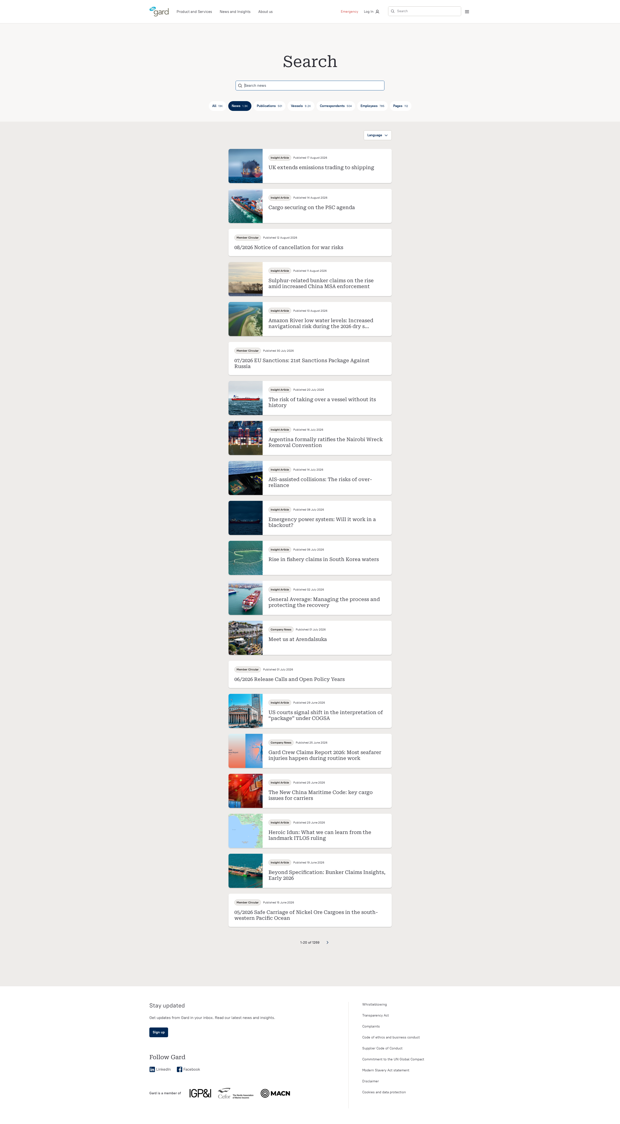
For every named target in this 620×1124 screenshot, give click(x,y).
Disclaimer (370, 1081)
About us (265, 12)
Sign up (159, 1032)
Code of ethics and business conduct (391, 1037)
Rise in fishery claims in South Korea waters (323, 559)
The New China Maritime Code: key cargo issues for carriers (320, 795)
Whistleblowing (374, 1004)
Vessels (301, 106)
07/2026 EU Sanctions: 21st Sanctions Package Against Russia (302, 363)
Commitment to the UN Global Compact (393, 1059)
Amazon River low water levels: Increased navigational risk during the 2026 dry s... (320, 323)
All (217, 106)
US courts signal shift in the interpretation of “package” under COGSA (325, 715)
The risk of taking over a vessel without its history (322, 402)
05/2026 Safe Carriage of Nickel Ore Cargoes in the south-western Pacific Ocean (306, 915)
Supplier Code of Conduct (382, 1048)
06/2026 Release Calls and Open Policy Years (289, 679)
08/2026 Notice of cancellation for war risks (288, 247)
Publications (269, 106)
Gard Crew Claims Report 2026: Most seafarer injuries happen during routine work (324, 755)
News (240, 106)
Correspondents (336, 106)
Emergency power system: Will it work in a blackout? (322, 522)
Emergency (349, 12)
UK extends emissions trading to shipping (321, 167)
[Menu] (467, 12)
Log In (368, 12)
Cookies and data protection (384, 1092)
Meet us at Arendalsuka (297, 639)
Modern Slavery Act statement (385, 1070)
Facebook (191, 1069)
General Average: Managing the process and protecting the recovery (324, 602)
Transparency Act (375, 1015)
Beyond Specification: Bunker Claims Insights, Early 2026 (326, 875)
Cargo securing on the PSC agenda (311, 207)
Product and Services (194, 12)
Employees (372, 106)
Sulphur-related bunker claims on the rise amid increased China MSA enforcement (321, 283)
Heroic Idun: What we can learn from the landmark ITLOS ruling (319, 835)
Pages (400, 106)
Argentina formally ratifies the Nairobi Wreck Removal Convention (325, 442)
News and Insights (235, 12)
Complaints (371, 1026)
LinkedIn (163, 1069)
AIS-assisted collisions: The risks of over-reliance (320, 482)
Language (374, 135)
